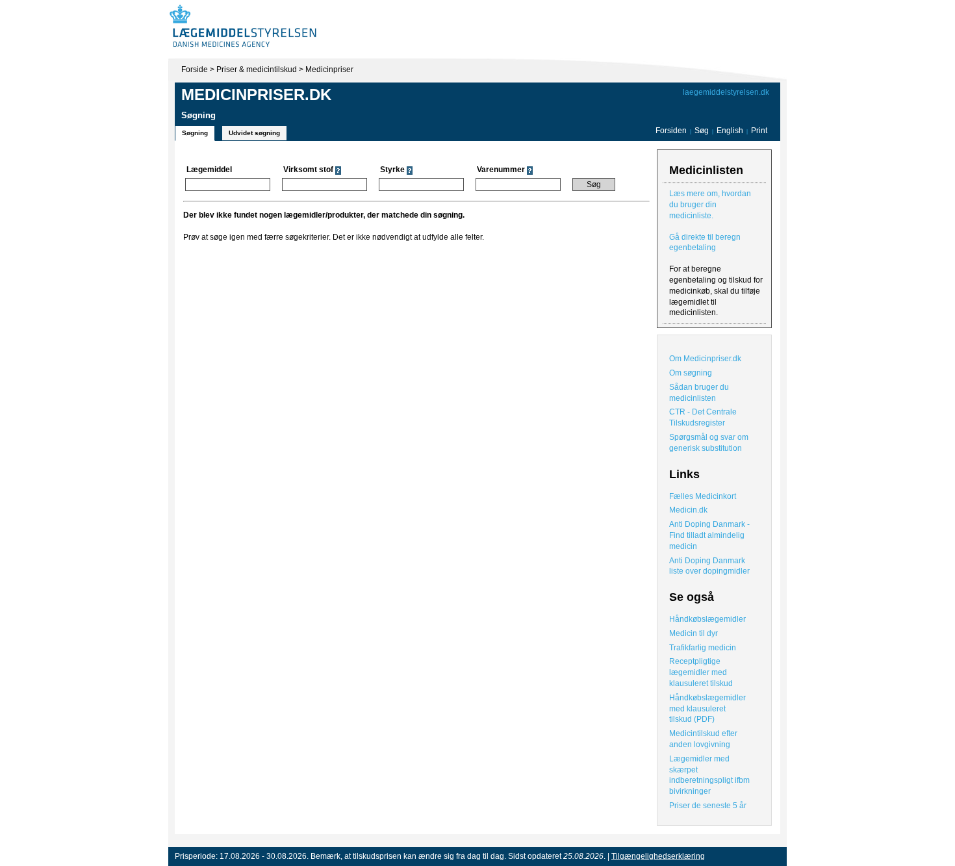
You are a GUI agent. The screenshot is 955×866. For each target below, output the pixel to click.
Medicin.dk (688, 510)
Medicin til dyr (693, 633)
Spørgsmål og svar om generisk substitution (708, 443)
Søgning (195, 132)
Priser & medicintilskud (256, 69)
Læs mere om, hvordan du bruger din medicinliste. (710, 204)
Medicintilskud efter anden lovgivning (703, 739)
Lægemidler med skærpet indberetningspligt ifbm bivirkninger (709, 775)
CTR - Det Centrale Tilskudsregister (703, 417)
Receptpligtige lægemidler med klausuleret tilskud (701, 672)
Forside (194, 69)
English (731, 130)
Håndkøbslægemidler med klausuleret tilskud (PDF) (707, 708)
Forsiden (671, 130)
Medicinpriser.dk (256, 94)
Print (759, 130)
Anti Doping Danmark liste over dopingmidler (709, 566)
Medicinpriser (329, 69)
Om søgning (690, 372)
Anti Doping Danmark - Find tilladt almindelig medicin (709, 535)
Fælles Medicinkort (702, 496)
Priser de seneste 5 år (707, 805)
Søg (701, 130)
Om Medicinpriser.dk (705, 358)
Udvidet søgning (254, 132)
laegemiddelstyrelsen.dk (726, 92)
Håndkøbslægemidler (707, 619)
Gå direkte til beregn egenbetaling (705, 243)
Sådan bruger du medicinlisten (699, 393)
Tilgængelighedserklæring (658, 856)
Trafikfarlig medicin (702, 647)
